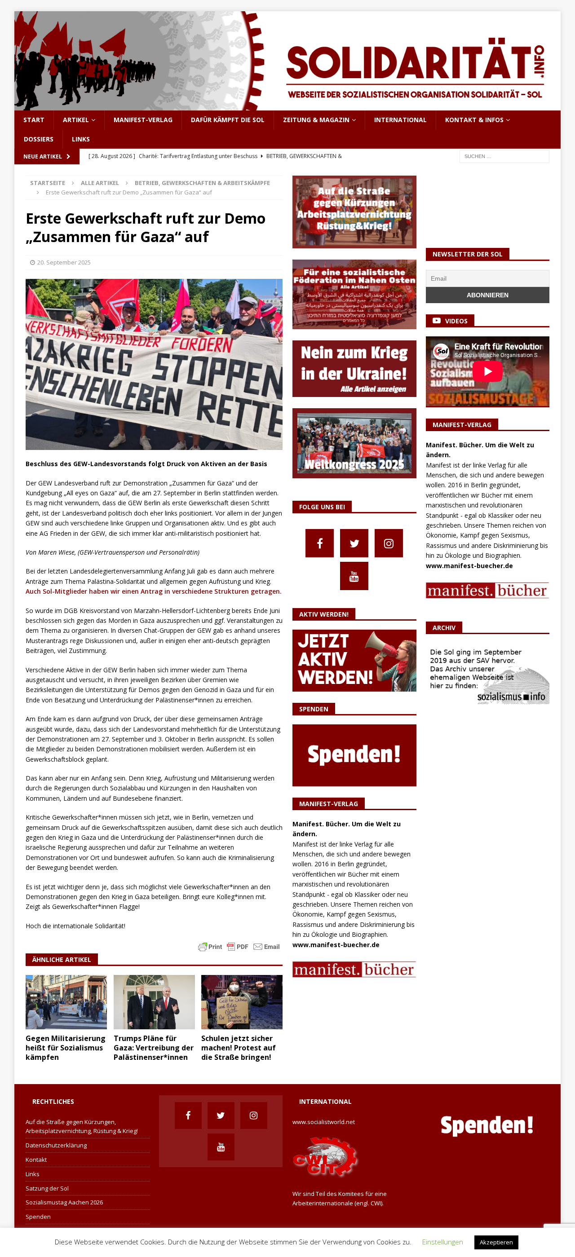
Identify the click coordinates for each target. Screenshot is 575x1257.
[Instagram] (389, 543)
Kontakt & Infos (474, 119)
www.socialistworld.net (323, 1122)
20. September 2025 (64, 262)
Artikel (76, 119)
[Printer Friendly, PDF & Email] (239, 946)
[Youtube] (354, 576)
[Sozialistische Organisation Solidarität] (287, 105)
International (400, 119)
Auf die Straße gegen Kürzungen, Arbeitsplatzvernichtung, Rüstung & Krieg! (82, 1126)
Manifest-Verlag (143, 119)
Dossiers (38, 139)
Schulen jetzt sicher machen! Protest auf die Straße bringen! (238, 1047)
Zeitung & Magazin (316, 119)
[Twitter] (354, 543)
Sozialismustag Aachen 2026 (64, 1202)
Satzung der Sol (47, 1188)
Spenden (38, 1217)
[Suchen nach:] (504, 155)
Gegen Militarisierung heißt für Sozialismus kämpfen (66, 1047)
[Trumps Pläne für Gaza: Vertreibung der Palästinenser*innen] (154, 1002)
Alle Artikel (100, 183)
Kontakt (36, 1160)
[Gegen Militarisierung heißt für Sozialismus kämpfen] (66, 1002)
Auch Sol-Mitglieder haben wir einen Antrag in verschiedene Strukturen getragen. (154, 591)
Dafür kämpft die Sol (228, 119)
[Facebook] (319, 543)
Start (33, 119)
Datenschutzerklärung (56, 1145)
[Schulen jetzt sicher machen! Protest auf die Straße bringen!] (242, 1002)
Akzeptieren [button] (496, 1242)
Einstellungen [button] (442, 1241)
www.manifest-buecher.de (336, 944)
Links (81, 139)
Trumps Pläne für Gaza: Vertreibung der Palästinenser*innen (154, 1047)
